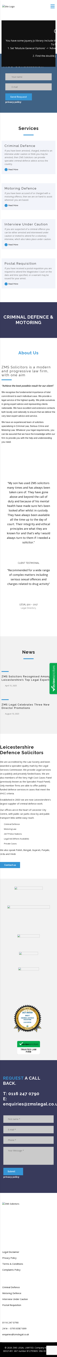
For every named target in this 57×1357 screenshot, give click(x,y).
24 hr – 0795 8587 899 (14, 1328)
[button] (10, 865)
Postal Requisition (20, 263)
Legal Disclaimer (10, 1251)
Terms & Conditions (12, 1263)
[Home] (8, 6)
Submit (11, 1171)
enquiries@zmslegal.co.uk (15, 1334)
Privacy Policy (9, 1257)
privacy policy (13, 101)
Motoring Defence (21, 188)
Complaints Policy (11, 1269)
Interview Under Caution (26, 224)
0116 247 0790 (10, 1322)
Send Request (18, 97)
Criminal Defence (20, 146)
